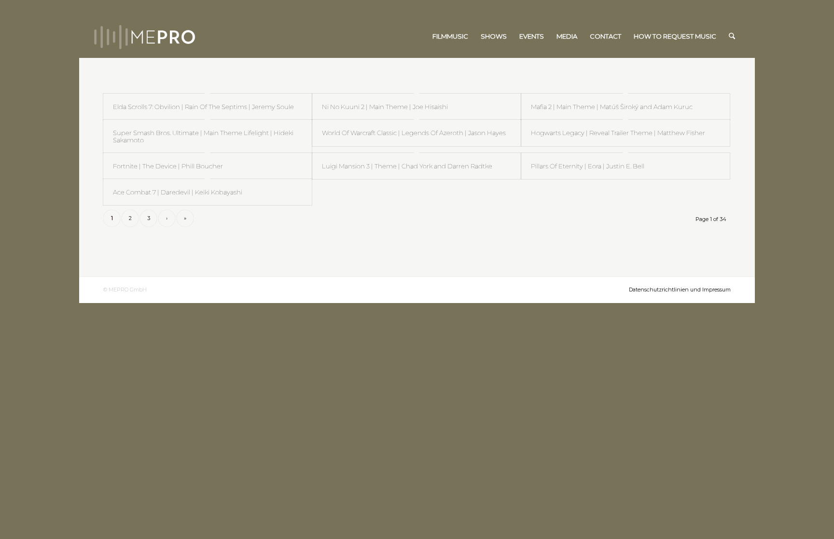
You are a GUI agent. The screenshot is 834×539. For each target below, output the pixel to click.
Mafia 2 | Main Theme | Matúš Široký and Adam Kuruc (612, 107)
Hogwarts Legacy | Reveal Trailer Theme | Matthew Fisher (618, 133)
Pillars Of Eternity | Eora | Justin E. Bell (587, 166)
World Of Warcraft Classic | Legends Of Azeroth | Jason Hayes (414, 133)
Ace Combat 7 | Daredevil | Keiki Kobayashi (177, 192)
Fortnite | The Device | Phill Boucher (168, 166)
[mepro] (173, 36)
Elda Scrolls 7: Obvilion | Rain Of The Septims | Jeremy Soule (203, 107)
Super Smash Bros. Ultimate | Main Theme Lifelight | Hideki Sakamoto (203, 136)
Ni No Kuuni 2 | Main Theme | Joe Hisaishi (385, 107)
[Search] (732, 36)
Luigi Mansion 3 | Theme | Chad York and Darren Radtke (407, 166)
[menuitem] (450, 36)
